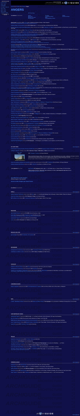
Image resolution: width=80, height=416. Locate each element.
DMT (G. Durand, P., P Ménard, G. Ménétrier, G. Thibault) (38, 102)
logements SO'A (14, 32)
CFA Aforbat (13, 123)
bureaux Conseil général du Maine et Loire (19, 61)
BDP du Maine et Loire (15, 198)
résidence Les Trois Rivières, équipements (19, 270)
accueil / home (4, 2)
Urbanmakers (45, 54)
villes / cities (3, 4)
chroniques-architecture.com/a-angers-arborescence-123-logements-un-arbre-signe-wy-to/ (27, 34)
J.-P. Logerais (27, 98)
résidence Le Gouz (14, 87)
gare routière (13, 109)
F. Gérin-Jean (30, 134)
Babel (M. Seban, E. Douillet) (31, 322)
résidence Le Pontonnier (15, 111)
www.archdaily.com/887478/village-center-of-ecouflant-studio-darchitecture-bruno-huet (26, 271)
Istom (12, 55)
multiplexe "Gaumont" (15, 150)
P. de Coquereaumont (37, 83)
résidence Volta (14, 98)
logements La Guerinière (15, 339)
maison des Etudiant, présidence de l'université (20, 162)
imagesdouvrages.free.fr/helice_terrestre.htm (36, 171)
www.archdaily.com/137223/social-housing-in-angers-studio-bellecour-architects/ (25, 88)
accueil (12, 6)
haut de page (75, 146)
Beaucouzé (30, 16)
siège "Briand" (14, 366)
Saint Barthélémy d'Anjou (50, 18)
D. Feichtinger (24, 44)
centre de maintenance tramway (17, 92)
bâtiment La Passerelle (15, 100)
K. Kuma (25, 22)
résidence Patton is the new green (17, 25)
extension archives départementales (18, 41)
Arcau (29, 266)
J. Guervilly (32, 68)
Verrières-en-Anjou (66, 16)
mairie (12, 219)
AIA (33, 119)
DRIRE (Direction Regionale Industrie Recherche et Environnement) (24, 320)
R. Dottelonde (27, 136)
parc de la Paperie (14, 318)
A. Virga (30, 215)
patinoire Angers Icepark (15, 52)
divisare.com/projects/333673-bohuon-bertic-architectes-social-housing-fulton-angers (26, 64)
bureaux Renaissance (23, 37)
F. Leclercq (37, 153)
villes (18, 6)
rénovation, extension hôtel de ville (18, 348)
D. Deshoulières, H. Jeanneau (33, 90)
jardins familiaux (14, 368)
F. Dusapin (32, 153)
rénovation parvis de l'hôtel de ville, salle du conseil (21, 49)
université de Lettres (15, 138)
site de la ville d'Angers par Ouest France (22, 181)
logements (13, 324)
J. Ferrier (40, 54)
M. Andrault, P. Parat (25, 324)
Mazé (46, 17)
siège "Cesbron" (14, 372)
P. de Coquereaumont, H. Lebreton (34, 286)
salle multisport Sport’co (16, 213)
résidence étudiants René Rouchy (17, 164)
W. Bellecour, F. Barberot (31, 87)
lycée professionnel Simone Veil (17, 76)
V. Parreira (26, 215)
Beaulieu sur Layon (32, 17)
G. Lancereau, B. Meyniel (37, 249)
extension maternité (15, 85)
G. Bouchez (34, 164)
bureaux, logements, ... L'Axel (16, 39)
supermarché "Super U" (15, 217)
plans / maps (3, 9)
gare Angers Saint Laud (15, 125)
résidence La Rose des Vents (16, 266)
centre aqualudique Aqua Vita (16, 68)
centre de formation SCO (15, 72)
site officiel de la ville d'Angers (19, 177)
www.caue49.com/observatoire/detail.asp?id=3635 (20, 349)
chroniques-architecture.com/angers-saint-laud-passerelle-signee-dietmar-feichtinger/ (26, 45)
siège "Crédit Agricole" (15, 102)
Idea (33, 194)
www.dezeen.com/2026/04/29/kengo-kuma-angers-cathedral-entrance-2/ (24, 23)
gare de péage (13, 234)
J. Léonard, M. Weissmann (30, 198)
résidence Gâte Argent (15, 134)
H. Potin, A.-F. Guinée (28, 30)
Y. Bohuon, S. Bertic (27, 63)
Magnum (32, 41)
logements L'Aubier (14, 30)
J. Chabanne (31, 52)
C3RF (12, 96)
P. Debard (23, 96)
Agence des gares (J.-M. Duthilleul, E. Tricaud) (37, 125)
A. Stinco (36, 117)
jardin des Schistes (14, 94)
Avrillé (29, 15)
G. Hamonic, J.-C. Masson (49, 27)
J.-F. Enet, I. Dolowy (33, 70)
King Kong (35, 268)
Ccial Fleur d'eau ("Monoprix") (17, 113)
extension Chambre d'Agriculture (17, 121)
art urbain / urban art (5, 7)
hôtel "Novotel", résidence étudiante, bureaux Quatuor (21, 54)
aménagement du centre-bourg (17, 249)
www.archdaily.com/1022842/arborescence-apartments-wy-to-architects (24, 35)
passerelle (13, 44)
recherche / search (4, 12)
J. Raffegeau (36, 113)
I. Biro (26, 134)
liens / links (3, 8)
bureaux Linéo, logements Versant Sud (18, 66)
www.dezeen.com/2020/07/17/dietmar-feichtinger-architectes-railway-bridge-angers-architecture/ (28, 46)
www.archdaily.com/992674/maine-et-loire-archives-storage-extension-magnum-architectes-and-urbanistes (30, 42)
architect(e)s (3, 5)
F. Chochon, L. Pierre (36, 346)
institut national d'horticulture (16, 127)
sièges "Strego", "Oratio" (16, 81)
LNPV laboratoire (14, 78)
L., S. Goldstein (34, 348)
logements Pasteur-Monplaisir (17, 140)
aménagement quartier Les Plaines (17, 342)
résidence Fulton (14, 63)
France (23, 6)
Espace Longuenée (14, 286)
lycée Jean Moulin (14, 136)
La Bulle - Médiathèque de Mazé (17, 301)
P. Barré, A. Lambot (29, 57)
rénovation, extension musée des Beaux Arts (19, 117)
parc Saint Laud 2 (14, 74)
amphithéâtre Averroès (15, 107)
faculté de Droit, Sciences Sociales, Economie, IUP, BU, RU (22, 148)
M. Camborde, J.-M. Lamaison (28, 234)
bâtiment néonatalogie (15, 132)
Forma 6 (31, 129)
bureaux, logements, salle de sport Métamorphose (20, 27)
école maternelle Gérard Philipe (17, 346)
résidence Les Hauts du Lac (16, 70)
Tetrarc (51, 102)
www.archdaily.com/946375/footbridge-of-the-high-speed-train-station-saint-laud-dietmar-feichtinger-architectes (30, 47)
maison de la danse (14, 196)
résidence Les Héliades (15, 57)
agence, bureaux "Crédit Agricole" (17, 119)
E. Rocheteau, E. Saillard (31, 78)
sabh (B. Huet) (25, 32)
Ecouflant (47, 15)
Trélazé (63, 15)
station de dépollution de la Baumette (18, 83)
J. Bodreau (30, 81)
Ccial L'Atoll (13, 215)
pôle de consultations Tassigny (17, 104)
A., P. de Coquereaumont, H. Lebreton (36, 121)
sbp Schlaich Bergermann (33, 44)
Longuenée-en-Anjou (49, 16)
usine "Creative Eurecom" (16, 322)
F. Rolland (36, 52)
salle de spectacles (14, 90)
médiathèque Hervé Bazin (16, 344)
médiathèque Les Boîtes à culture (17, 251)
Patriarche (34, 39)
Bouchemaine (31, 18)
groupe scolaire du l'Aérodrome (17, 194)
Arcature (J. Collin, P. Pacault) (48, 148)
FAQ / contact (3, 11)
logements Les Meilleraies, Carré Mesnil (18, 59)
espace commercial (14, 37)
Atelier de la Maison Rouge (38, 301)
